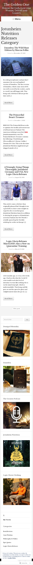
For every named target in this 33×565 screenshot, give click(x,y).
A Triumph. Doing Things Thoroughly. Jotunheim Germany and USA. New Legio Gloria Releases (16, 170)
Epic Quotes (7, 542)
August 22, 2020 (20, 177)
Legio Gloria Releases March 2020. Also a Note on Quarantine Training (16, 243)
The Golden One (16, 4)
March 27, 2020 (19, 249)
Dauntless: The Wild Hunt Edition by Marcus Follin (16, 49)
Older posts (16, 308)
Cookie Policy (12, 558)
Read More (8, 102)
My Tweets (7, 520)
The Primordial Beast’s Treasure (16, 116)
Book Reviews (7, 531)
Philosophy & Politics (10, 539)
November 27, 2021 (19, 53)
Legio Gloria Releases (10, 546)
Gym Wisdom (7, 535)
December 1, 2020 (19, 120)
